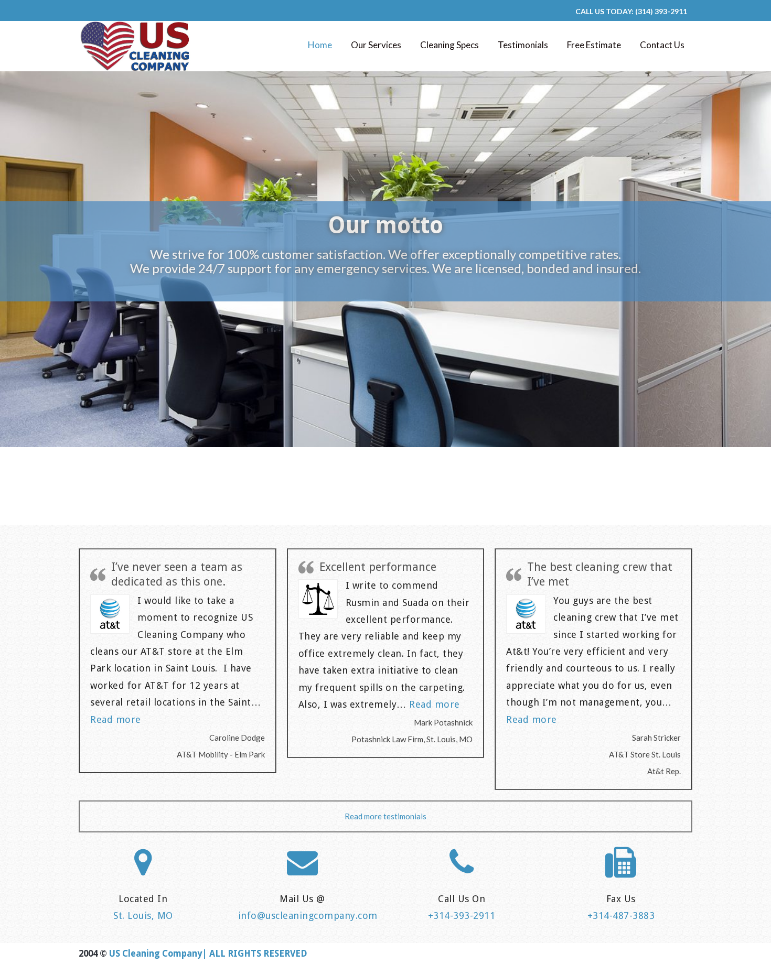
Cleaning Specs (449, 44)
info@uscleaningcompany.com (308, 915)
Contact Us (662, 44)
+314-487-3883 (621, 915)
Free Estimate (594, 44)
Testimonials (523, 44)
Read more (115, 719)
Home (320, 44)
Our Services (376, 44)
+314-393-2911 (462, 915)
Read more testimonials (385, 816)
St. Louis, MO (143, 915)
